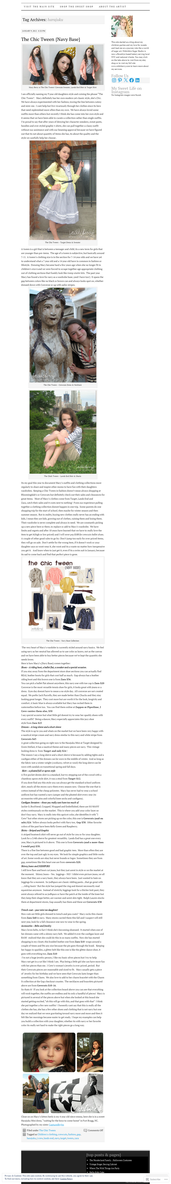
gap (78, 1134)
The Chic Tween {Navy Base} (50, 39)
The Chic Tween (47, 1130)
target (63, 1138)
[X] (125, 80)
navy (57, 1138)
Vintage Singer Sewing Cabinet (103, 1164)
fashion (72, 1134)
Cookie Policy (66, 1178)
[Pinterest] (120, 80)
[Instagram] (114, 80)
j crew (40, 1138)
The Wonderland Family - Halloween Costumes (111, 1160)
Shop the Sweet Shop (76, 6)
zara (76, 1138)
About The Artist (112, 6)
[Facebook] (131, 80)
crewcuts (62, 1134)
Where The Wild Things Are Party (104, 1168)
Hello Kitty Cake (97, 1172)
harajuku (31, 1138)
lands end (49, 1138)
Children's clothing (47, 1134)
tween (70, 1138)
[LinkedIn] (137, 80)
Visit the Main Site (39, 6)
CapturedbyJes (56, 1124)
